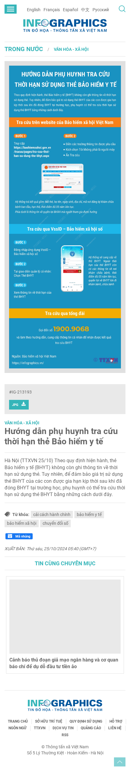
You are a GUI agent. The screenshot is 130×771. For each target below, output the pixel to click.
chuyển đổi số (55, 523)
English (34, 9)
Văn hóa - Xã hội (71, 49)
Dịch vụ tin (63, 728)
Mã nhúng (22, 536)
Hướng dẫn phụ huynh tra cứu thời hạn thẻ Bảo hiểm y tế (61, 436)
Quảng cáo (91, 728)
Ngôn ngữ (17, 728)
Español (70, 9)
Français (52, 9)
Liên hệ (115, 728)
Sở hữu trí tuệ (48, 721)
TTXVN (39, 728)
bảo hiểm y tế (89, 514)
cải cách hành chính (51, 514)
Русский (101, 9)
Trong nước (24, 49)
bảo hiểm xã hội (21, 523)
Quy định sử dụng (86, 721)
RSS (65, 735)
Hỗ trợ (115, 721)
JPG (15, 405)
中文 (85, 9)
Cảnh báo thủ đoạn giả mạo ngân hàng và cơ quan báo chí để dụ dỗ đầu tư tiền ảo (63, 663)
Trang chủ (18, 721)
